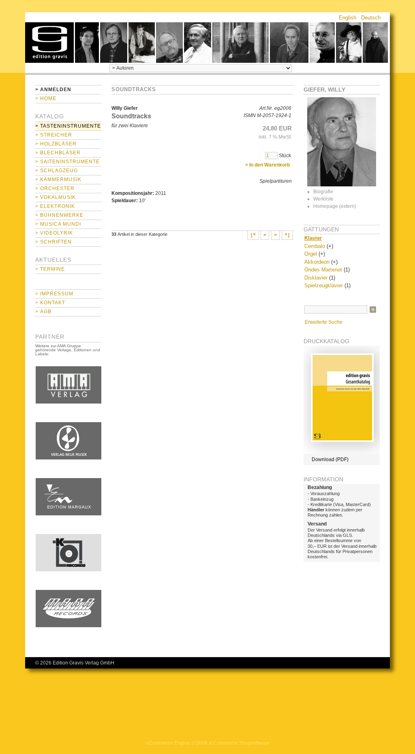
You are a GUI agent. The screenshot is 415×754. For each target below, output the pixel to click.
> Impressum (54, 294)
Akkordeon (316, 262)
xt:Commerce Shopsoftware (239, 743)
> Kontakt (50, 302)
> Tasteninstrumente (68, 126)
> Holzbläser (56, 144)
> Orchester (55, 188)
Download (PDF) (330, 459)
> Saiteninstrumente (67, 161)
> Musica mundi (58, 224)
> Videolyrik (54, 233)
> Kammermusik (58, 179)
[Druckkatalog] (342, 452)
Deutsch (371, 18)
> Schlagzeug (56, 170)
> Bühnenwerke (59, 215)
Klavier (313, 238)
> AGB (43, 311)
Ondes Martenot (323, 270)
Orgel (310, 254)
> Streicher (53, 135)
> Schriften (53, 242)
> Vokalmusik (55, 197)
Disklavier (315, 278)
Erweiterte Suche (323, 322)
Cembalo (314, 246)
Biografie (323, 191)
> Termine (50, 269)
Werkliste (323, 199)
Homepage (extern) (334, 206)
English (347, 18)
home (49, 42)
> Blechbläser (58, 153)
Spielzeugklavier (323, 285)
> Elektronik (55, 206)
